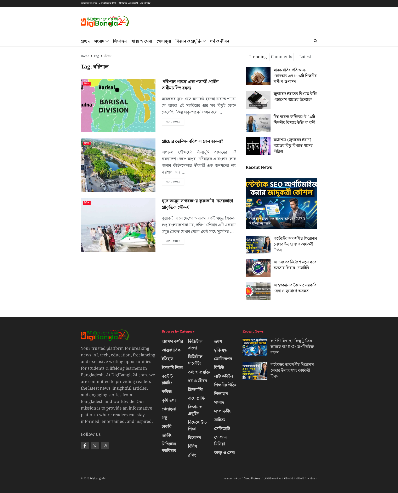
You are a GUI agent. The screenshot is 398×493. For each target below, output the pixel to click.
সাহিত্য (219, 420)
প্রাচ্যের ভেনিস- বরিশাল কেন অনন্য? (192, 141)
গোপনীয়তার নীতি (107, 3)
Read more (175, 121)
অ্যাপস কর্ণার (172, 341)
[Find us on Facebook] (85, 445)
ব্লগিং (192, 455)
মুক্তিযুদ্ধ (220, 350)
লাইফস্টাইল (223, 376)
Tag (96, 56)
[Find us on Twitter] (95, 445)
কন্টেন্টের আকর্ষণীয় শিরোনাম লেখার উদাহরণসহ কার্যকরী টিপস (295, 244)
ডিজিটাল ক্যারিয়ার (169, 447)
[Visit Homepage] (105, 22)
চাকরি (166, 426)
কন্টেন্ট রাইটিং (167, 379)
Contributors (252, 478)
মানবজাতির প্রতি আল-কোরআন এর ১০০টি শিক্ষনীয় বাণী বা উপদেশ (295, 76)
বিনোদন (194, 437)
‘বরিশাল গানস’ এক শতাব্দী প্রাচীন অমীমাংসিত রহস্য (190, 85)
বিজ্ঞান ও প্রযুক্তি (188, 41)
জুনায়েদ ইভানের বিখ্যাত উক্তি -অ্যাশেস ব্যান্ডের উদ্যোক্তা (295, 97)
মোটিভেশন (223, 359)
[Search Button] (315, 41)
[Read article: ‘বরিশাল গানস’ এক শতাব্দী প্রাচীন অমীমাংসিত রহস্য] (118, 105)
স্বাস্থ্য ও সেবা (141, 41)
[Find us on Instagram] (105, 445)
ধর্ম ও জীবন (219, 41)
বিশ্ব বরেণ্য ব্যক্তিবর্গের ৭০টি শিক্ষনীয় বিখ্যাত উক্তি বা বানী (294, 120)
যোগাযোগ (145, 3)
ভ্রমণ (218, 341)
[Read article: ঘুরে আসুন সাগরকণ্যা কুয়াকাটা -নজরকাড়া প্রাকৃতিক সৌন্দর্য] (118, 224)
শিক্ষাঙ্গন (120, 41)
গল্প (164, 418)
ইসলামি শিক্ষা (172, 367)
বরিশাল (108, 56)
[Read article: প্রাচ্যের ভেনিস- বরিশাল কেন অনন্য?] (118, 165)
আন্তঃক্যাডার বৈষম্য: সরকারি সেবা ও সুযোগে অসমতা (295, 288)
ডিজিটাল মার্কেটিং (195, 360)
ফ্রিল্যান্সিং (196, 389)
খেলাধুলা (164, 41)
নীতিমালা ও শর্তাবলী (128, 3)
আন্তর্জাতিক (171, 350)
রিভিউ (219, 367)
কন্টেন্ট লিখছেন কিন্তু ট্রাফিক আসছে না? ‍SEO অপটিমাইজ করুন (277, 221)
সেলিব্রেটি (222, 428)
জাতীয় (167, 435)
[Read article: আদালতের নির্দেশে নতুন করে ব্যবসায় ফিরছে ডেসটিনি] (258, 268)
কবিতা (167, 391)
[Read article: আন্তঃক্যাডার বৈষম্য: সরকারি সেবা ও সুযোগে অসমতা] (258, 291)
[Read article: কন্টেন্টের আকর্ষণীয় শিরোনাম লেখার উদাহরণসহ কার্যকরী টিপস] (258, 244)
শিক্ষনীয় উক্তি (225, 385)
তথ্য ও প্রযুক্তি (199, 372)
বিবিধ (86, 84)
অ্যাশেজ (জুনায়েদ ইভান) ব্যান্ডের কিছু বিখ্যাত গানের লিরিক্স (293, 146)
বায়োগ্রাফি (196, 398)
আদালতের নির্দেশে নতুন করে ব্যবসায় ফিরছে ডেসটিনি (295, 265)
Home (85, 56)
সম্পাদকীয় (223, 411)
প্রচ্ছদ (85, 41)
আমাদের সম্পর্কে (89, 3)
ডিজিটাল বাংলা (195, 344)
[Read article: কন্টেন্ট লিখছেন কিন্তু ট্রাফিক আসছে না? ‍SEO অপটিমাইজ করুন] (281, 204)
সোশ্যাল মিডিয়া (220, 440)
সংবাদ (99, 41)
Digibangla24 (98, 479)
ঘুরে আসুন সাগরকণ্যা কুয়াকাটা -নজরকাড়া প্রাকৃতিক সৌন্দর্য (197, 204)
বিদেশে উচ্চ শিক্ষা (197, 425)
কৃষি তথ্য (169, 400)
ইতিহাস (167, 359)
